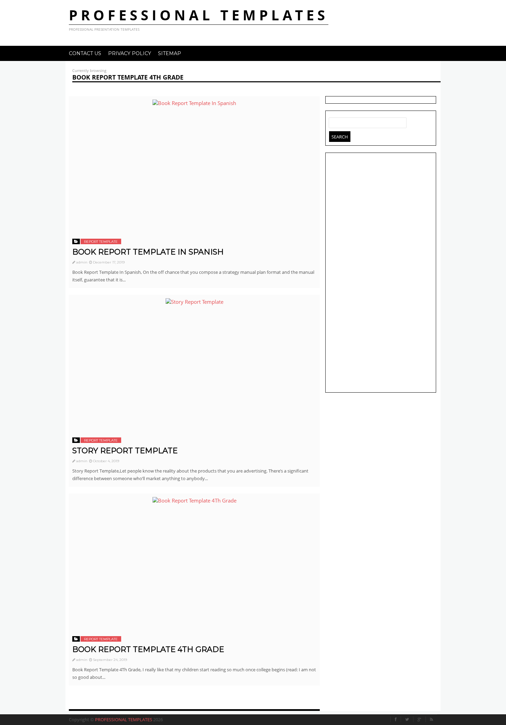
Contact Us (85, 53)
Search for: (334, 121)
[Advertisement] (380, 273)
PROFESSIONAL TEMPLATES (198, 15)
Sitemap (169, 53)
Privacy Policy (129, 53)
